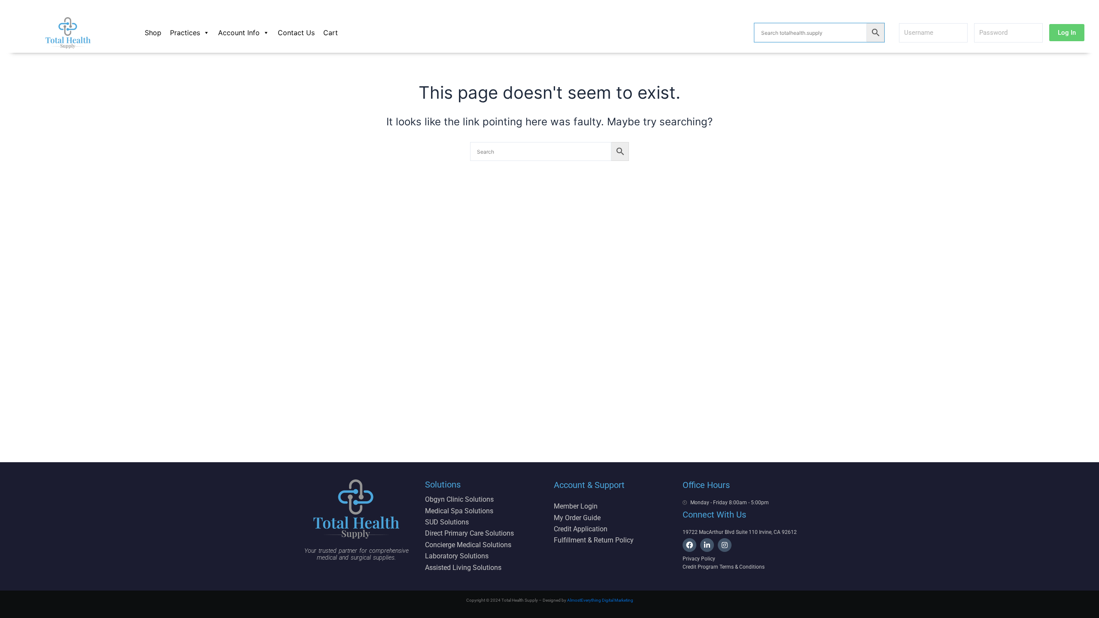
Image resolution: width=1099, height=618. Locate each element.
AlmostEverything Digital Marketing (600, 600)
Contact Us (296, 32)
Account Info (239, 32)
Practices (185, 32)
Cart (330, 32)
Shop (153, 32)
